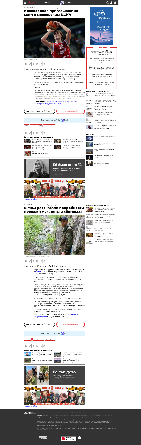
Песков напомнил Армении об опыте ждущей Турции (105, 143)
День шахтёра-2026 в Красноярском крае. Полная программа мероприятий (101, 60)
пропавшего (40, 272)
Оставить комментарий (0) (70, 111)
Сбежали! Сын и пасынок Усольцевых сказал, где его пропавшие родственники (105, 228)
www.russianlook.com (30, 59)
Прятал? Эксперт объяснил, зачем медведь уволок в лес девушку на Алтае (104, 95)
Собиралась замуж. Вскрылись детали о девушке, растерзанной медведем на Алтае (104, 108)
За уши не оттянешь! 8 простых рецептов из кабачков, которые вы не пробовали (105, 235)
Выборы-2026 (57, 412)
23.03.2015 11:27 (28, 8)
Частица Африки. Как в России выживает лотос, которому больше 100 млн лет (105, 120)
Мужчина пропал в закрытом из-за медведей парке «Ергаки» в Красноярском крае (72, 360)
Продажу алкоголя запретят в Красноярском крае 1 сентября (102, 75)
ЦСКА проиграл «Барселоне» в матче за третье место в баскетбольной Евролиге (41, 147)
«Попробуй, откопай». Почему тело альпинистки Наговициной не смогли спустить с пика (105, 127)
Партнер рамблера (54, 437)
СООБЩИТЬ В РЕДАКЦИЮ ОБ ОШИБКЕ (73, 412)
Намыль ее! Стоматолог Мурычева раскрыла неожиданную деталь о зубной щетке (104, 216)
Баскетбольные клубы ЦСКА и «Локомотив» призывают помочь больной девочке (72, 147)
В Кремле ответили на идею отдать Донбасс (104, 150)
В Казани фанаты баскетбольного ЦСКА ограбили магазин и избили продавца (42, 141)
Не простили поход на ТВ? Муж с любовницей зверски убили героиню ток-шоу (101, 52)
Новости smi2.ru (30, 199)
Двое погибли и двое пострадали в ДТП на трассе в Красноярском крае (102, 68)
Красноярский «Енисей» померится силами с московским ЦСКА (73, 141)
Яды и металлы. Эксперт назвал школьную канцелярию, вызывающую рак (103, 114)
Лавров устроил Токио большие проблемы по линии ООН (103, 162)
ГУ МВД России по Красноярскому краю (36, 256)
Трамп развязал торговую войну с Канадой (104, 156)
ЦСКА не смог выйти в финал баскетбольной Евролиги (41, 152)
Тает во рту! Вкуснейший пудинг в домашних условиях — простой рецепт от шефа (104, 209)
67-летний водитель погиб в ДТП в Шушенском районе (101, 83)
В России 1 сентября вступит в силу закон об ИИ (104, 137)
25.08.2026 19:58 (28, 205)
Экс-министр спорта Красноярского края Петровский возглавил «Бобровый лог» (42, 354)
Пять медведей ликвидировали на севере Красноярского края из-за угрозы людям (42, 360)
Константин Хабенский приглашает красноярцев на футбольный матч (55, 103)
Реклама (48, 412)
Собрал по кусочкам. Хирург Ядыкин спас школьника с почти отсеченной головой (105, 101)
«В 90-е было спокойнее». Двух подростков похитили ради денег (104, 240)
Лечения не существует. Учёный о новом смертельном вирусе (104, 221)
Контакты (40, 412)
